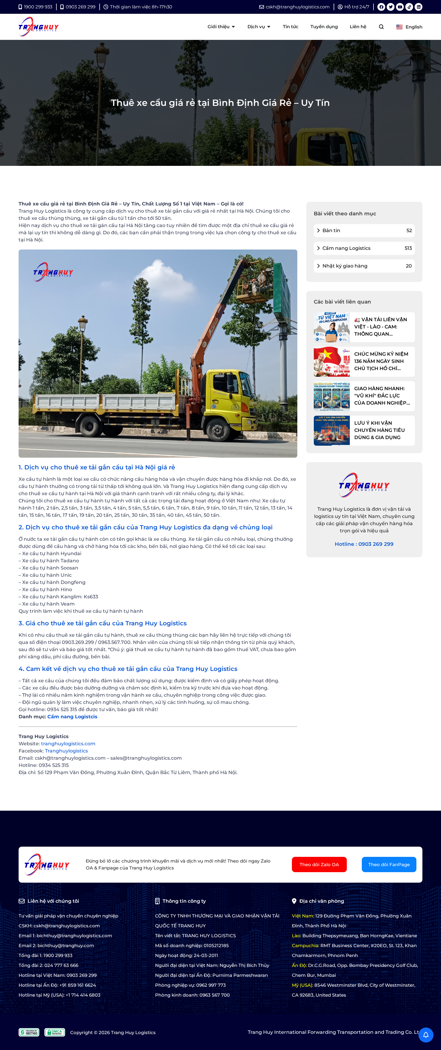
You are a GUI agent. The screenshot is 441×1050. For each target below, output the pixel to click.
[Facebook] (381, 7)
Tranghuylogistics (66, 751)
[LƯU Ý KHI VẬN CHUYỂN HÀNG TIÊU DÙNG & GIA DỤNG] (332, 431)
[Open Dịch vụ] (268, 26)
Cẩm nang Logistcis (72, 716)
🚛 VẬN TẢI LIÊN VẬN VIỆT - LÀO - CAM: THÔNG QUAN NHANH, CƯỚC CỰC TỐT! (380, 327)
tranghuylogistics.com (68, 743)
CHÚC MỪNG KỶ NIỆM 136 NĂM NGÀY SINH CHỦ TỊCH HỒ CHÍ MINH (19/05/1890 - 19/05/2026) (381, 361)
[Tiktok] (409, 7)
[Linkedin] (418, 7)
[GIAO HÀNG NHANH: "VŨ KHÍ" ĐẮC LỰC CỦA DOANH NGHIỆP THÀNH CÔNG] (332, 396)
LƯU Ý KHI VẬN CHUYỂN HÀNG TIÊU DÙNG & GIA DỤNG (379, 430)
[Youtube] (400, 7)
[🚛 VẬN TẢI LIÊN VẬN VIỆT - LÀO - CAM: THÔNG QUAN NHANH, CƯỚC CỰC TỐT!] (332, 327)
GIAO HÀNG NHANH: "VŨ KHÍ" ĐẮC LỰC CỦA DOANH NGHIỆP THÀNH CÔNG (380, 396)
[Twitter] (390, 7)
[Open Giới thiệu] (233, 26)
